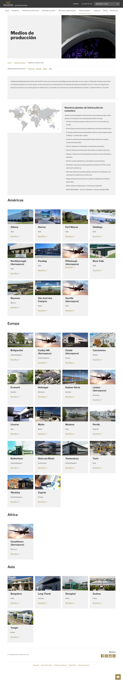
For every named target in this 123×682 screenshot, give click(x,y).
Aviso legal (36, 665)
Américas (31, 69)
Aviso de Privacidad (46, 665)
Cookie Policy (72, 665)
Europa (38, 69)
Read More (14, 236)
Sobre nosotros (19, 63)
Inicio (9, 63)
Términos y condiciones (60, 665)
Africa (45, 69)
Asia (50, 69)
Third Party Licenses (83, 665)
